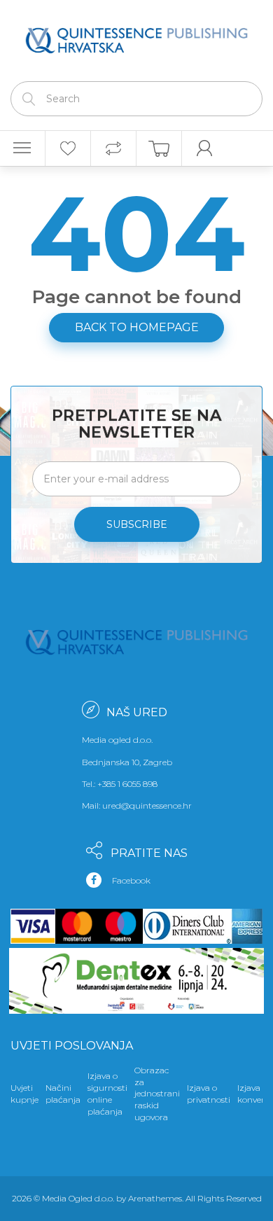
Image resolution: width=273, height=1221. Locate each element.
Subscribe (136, 524)
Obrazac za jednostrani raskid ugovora (157, 1093)
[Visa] (32, 926)
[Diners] (184, 926)
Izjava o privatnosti (208, 1093)
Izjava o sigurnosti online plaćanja (107, 1093)
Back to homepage (137, 327)
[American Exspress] (244, 926)
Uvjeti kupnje (24, 1093)
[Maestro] (121, 926)
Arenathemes (155, 1198)
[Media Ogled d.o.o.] (136, 37)
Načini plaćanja (63, 1093)
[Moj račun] (204, 148)
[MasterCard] (77, 926)
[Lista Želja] (68, 148)
